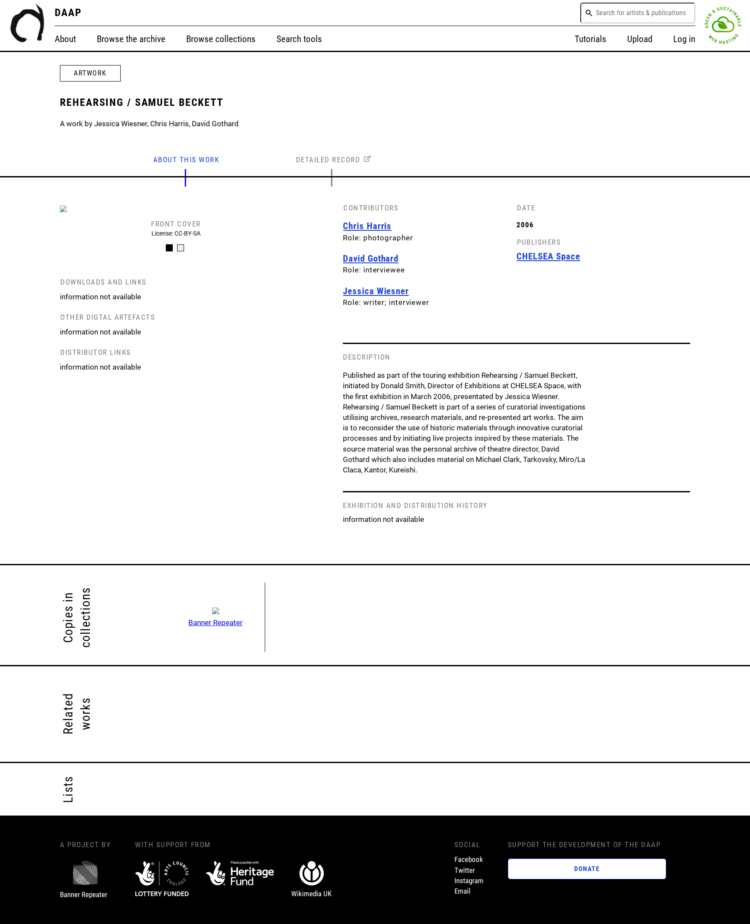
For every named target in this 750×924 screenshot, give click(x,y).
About (65, 38)
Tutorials (590, 38)
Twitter (464, 870)
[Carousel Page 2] (180, 247)
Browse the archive (131, 38)
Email (462, 891)
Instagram (469, 880)
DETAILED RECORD (328, 159)
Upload (639, 38)
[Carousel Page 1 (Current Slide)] (169, 247)
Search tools (299, 38)
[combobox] (637, 13)
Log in (684, 38)
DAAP (68, 12)
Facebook (468, 859)
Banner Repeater (215, 622)
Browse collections (221, 38)
